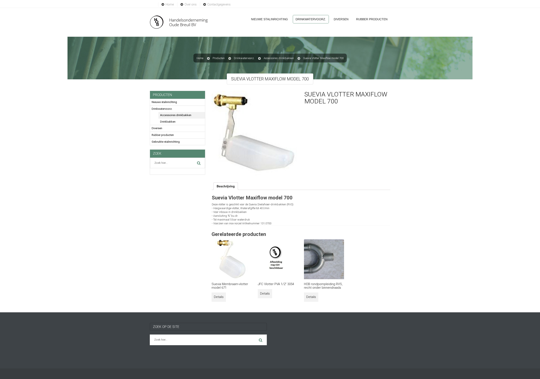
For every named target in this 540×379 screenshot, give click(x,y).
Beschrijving (226, 186)
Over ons (191, 4)
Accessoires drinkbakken (279, 58)
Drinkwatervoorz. (311, 19)
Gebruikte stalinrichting (166, 141)
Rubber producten (371, 19)
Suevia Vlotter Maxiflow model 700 (323, 58)
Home (170, 4)
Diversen (341, 19)
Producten (219, 58)
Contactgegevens (219, 4)
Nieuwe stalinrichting (269, 19)
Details (219, 297)
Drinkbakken (168, 121)
